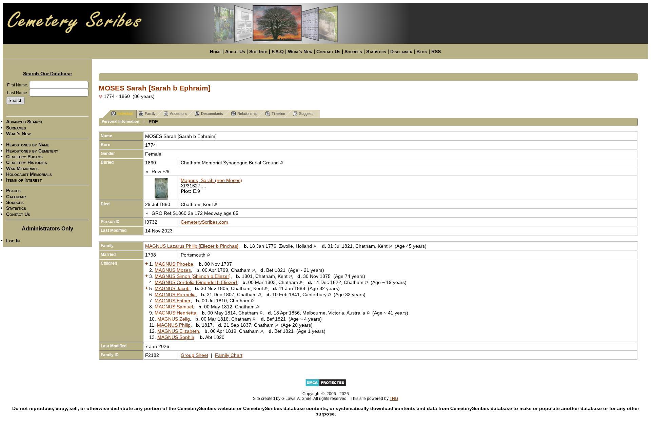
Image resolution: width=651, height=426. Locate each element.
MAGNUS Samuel (174, 306)
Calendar (16, 196)
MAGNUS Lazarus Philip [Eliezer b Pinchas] (191, 246)
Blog (421, 51)
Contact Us (328, 51)
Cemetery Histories (26, 162)
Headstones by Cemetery (32, 151)
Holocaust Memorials (29, 174)
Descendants (212, 113)
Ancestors (178, 113)
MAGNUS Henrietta (175, 313)
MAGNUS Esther (173, 300)
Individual (125, 113)
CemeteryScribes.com (204, 222)
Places (13, 191)
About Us (235, 51)
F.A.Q (278, 51)
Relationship (247, 113)
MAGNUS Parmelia (175, 294)
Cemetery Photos (24, 156)
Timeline (278, 113)
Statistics (376, 51)
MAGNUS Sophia (175, 337)
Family (150, 113)
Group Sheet (194, 355)
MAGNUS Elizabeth (178, 331)
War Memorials (22, 168)
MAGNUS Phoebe (174, 264)
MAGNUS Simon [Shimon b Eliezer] (193, 276)
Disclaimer (401, 51)
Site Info (258, 51)
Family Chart (228, 355)
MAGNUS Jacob (172, 288)
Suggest (306, 113)
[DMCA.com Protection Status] (325, 385)
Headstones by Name (27, 145)
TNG (394, 398)
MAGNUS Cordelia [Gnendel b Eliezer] (196, 282)
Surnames (16, 127)
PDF (153, 121)
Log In (13, 240)
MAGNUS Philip (174, 325)
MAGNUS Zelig (173, 319)
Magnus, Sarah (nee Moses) (211, 180)
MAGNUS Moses (173, 270)
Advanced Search (24, 122)
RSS (436, 51)
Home (215, 51)
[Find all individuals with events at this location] (281, 162)
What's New (300, 51)
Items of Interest (24, 180)
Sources (353, 51)
